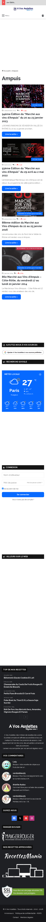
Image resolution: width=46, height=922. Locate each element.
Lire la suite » (11, 134)
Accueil (6, 71)
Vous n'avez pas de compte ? (23, 500)
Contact (16, 917)
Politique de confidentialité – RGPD (28, 913)
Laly (15, 762)
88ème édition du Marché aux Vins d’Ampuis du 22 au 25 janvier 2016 (22, 226)
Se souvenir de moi (11, 489)
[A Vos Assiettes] (23, 9)
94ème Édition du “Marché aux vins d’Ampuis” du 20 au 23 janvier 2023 (22, 118)
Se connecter (23, 495)
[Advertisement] (23, 44)
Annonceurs (9, 913)
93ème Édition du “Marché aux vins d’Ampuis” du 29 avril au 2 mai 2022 (23, 172)
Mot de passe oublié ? (34, 482)
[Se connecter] (43, 15)
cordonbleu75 (19, 773)
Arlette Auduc (19, 785)
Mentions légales (26, 917)
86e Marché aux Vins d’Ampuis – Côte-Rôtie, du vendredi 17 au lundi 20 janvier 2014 (21, 280)
